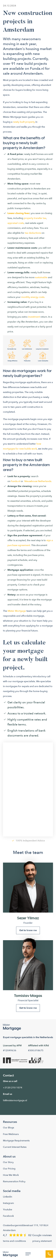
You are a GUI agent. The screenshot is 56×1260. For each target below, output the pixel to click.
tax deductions (33, 233)
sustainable (41, 277)
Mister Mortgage (17, 611)
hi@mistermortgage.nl (15, 1100)
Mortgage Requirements (16, 1140)
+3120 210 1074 (12, 1087)
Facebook (8, 1216)
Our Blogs (8, 1127)
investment (34, 316)
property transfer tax (34, 218)
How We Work (11, 1175)
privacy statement (42, 1241)
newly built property (23, 122)
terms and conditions (14, 1241)
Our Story (8, 1162)
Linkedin (7, 1196)
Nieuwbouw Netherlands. (38, 481)
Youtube (7, 1209)
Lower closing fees (18, 213)
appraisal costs (15, 223)
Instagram (8, 1203)
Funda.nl (37, 68)
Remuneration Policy (14, 1181)
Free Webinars (11, 1134)
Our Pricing (9, 1168)
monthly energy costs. (33, 297)
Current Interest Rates (14, 1147)
